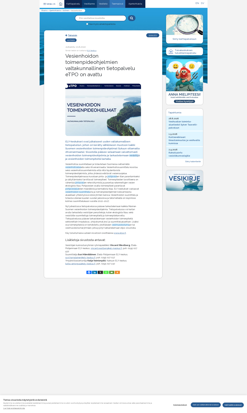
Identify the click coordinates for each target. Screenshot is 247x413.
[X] (100, 272)
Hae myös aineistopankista (102, 24)
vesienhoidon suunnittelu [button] (77, 192)
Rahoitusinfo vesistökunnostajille (179, 154)
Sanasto (153, 35)
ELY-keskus (91, 51)
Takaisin (72, 35)
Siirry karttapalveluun (184, 39)
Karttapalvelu (73, 4)
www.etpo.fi (120, 233)
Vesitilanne (89, 4)
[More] (117, 272)
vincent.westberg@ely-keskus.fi (106, 248)
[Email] (111, 272)
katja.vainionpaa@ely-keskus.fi (80, 264)
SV (202, 3)
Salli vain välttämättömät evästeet (206, 405)
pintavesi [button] (79, 182)
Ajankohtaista (135, 4)
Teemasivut (117, 4)
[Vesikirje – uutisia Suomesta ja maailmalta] (184, 180)
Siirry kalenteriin (193, 161)
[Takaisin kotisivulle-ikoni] (60, 4)
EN (197, 3)
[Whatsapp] (106, 272)
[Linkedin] (94, 272)
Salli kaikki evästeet (233, 405)
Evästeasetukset (180, 405)
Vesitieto (103, 4)
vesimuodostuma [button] (120, 225)
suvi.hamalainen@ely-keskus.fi (80, 257)
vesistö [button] (133, 155)
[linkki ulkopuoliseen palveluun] (184, 82)
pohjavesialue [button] (72, 189)
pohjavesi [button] (112, 176)
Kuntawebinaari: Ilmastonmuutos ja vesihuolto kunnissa (184, 140)
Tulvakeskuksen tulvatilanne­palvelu (185, 51)
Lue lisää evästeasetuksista (14, 408)
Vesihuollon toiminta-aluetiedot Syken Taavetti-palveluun (183, 124)
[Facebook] (89, 272)
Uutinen (71, 40)
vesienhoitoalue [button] (73, 167)
